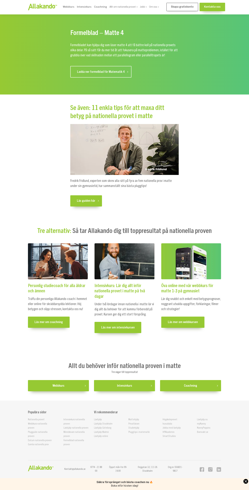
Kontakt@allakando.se (75, 469)
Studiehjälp (133, 428)
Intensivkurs (84, 7)
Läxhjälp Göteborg (102, 428)
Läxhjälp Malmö (101, 432)
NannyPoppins (203, 428)
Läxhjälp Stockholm (103, 423)
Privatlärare (133, 423)
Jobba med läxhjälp (172, 428)
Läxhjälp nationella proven (76, 428)
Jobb (142, 7)
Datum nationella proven (40, 440)
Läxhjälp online (101, 436)
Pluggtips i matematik (139, 432)
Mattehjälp (133, 419)
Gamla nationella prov (38, 444)
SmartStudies (169, 436)
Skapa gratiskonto (182, 6)
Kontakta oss (212, 6)
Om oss (153, 7)
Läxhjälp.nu (202, 419)
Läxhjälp (98, 419)
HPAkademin (168, 432)
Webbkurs (68, 7)
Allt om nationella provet (122, 7)
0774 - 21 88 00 (96, 469)
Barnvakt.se (202, 432)
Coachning (100, 7)
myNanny (201, 423)
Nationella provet (36, 419)
